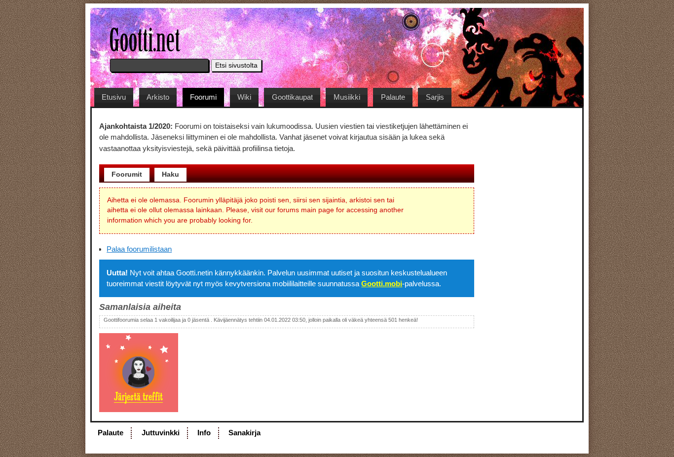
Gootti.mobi (381, 283)
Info (204, 432)
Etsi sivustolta (236, 65)
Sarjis (435, 97)
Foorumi (203, 97)
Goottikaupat (292, 97)
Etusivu (114, 97)
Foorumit (127, 174)
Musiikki (347, 97)
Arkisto (158, 97)
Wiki (244, 97)
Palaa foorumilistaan (139, 249)
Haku (170, 174)
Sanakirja (244, 432)
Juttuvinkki (161, 432)
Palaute (393, 97)
